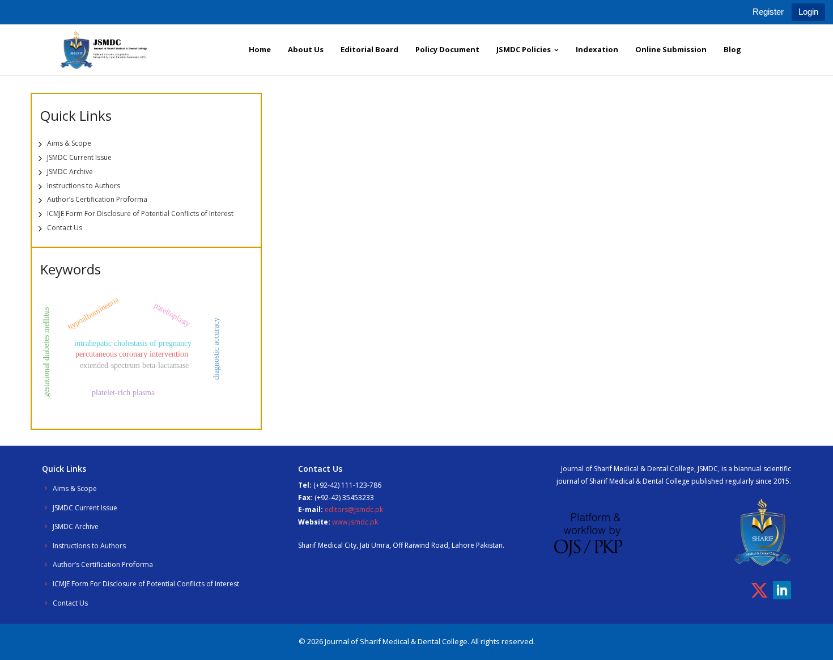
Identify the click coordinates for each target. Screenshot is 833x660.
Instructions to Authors (83, 186)
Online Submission (671, 49)
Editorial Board (369, 49)
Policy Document (447, 49)
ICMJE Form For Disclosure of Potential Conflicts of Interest (140, 213)
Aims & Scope (69, 143)
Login (808, 11)
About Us (306, 49)
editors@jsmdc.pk (354, 509)
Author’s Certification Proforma (97, 199)
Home (260, 49)
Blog (732, 49)
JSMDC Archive (70, 171)
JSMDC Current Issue (79, 157)
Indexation (597, 49)
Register (768, 11)
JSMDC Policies (523, 49)
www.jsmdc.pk (355, 522)
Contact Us (64, 227)
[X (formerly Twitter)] (759, 590)
